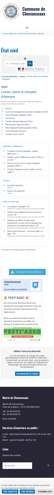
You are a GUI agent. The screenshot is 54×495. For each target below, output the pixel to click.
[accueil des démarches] (25, 58)
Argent (22, 76)
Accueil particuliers (10, 76)
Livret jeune (10, 118)
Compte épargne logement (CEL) (19, 121)
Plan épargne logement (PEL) (17, 124)
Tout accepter (10, 491)
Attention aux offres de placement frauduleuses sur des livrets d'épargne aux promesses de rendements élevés (24, 223)
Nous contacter (9, 418)
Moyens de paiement (15, 191)
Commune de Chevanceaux (33, 11)
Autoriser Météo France (27, 373)
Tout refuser (27, 491)
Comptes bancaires (15, 185)
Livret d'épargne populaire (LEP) (18, 115)
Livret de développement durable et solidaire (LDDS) (26, 112)
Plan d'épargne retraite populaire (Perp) (21, 128)
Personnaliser (45, 491)
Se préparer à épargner (17, 206)
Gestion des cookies (12, 455)
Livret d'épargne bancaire (15, 131)
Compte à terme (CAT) (14, 134)
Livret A (8, 108)
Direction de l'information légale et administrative (19, 250)
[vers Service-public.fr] (31, 70)
